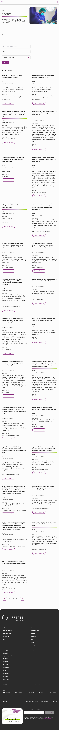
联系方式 (5, 664)
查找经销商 (6, 667)
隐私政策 (5, 676)
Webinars (33, 645)
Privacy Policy (45, 701)
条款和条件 (6, 679)
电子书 (32, 642)
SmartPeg (6, 636)
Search (6, 62)
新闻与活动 (6, 673)
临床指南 (33, 633)
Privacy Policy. (48, 718)
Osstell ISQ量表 (35, 630)
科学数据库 (33, 636)
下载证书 (5, 662)
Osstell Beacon (7, 630)
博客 (32, 639)
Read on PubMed (8, 103)
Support (54, 701)
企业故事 (5, 653)
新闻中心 (5, 659)
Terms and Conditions (31, 701)
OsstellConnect (7, 633)
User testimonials (8, 656)
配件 (4, 639)
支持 (4, 670)
